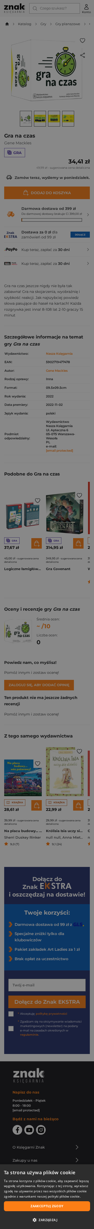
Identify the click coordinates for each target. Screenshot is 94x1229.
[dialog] (47, 1196)
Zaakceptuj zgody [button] (47, 1206)
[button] (47, 1220)
